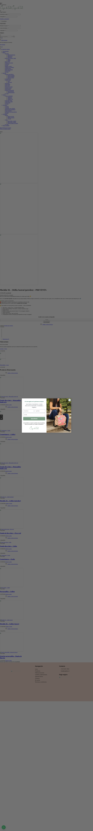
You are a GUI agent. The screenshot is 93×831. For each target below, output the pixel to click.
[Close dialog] (69, 400)
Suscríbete (34, 418)
